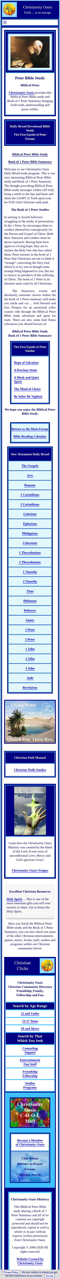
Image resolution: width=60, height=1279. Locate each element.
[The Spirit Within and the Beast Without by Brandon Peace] (30, 811)
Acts (30, 475)
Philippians (30, 533)
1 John (30, 649)
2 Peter (30, 639)
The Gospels (29, 465)
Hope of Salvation (26, 362)
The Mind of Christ (27, 389)
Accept (49, 1276)
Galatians (30, 514)
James (30, 620)
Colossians (30, 543)
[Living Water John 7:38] (30, 722)
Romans (30, 485)
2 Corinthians (29, 504)
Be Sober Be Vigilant (28, 396)
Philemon (29, 601)
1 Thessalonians (30, 552)
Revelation (30, 687)
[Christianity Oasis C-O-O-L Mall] (30, 1112)
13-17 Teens (30, 1021)
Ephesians (30, 523)
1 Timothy (30, 572)
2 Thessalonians (30, 562)
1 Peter (30, 629)
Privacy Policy (11, 1272)
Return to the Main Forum (30, 429)
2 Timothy (30, 581)
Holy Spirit (14, 899)
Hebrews (30, 610)
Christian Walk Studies (30, 769)
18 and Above (30, 1028)
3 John (30, 668)
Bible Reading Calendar (29, 436)
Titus (30, 591)
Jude (30, 678)
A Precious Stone (25, 370)
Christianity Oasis (21, 92)
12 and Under (30, 1013)
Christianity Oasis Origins (30, 870)
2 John (30, 658)
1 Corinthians (29, 494)
